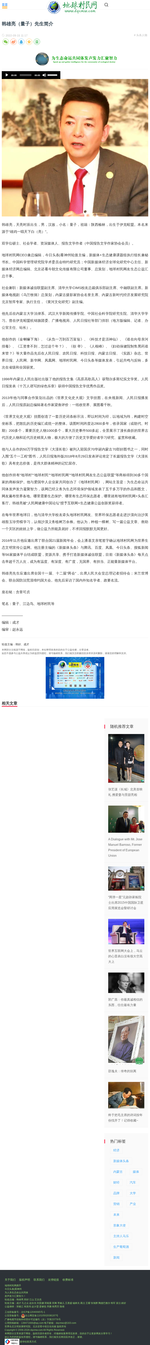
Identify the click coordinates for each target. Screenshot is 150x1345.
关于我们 (10, 1279)
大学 (133, 1193)
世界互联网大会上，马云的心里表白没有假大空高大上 (125, 956)
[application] (31, 75)
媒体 (136, 1171)
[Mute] (44, 75)
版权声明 (24, 1279)
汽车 (133, 1182)
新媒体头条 (121, 1161)
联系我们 (39, 1279)
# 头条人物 (140, 35)
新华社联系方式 (28, 1341)
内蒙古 (118, 1171)
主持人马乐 (121, 1236)
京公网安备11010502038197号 (41, 1315)
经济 (116, 1150)
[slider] (52, 74)
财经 (116, 1182)
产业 (133, 1204)
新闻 (116, 1257)
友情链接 (53, 1279)
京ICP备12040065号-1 (33, 1312)
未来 (116, 1214)
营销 (116, 1204)
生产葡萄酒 (121, 1246)
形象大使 (119, 1225)
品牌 (116, 1193)
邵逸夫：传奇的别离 (122, 1071)
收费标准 (67, 1279)
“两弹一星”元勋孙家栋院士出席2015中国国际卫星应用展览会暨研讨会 (125, 902)
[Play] (7, 75)
